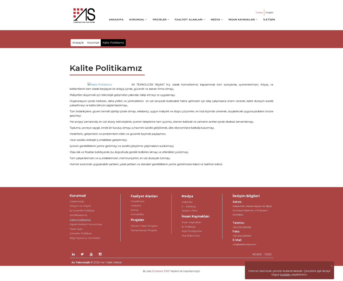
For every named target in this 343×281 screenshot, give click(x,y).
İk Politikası (188, 226)
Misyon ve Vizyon (80, 205)
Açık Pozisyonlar (192, 231)
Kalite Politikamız (80, 219)
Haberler (187, 202)
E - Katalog (188, 206)
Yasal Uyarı (76, 228)
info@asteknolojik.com (244, 244)
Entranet (157, 271)
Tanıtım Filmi (189, 210)
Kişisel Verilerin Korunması (86, 224)
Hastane (136, 205)
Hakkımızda (77, 201)
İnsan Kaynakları (191, 222)
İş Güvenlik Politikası (82, 210)
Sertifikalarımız (78, 215)
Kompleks (137, 214)
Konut (134, 210)
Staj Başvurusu (191, 235)
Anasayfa (78, 42)
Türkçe (259, 12)
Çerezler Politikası (81, 233)
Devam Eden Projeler (144, 225)
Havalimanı (137, 201)
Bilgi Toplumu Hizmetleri (85, 238)
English (269, 12)
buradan (285, 274)
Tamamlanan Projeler (144, 230)
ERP (166, 271)
